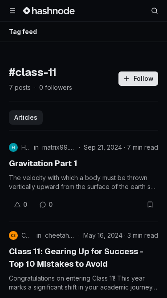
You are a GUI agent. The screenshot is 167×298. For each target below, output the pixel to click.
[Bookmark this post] (150, 205)
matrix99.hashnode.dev (58, 147)
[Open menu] (12, 11)
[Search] (154, 11)
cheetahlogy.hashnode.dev (60, 235)
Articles (25, 117)
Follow (144, 78)
